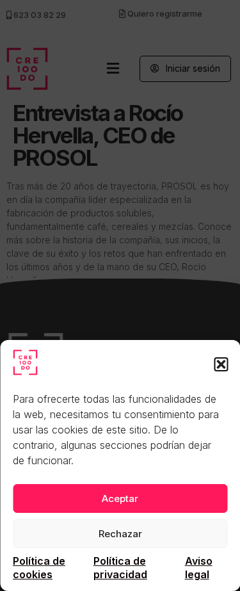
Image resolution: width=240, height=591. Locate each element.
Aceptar (120, 498)
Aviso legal (198, 568)
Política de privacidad (120, 568)
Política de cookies (39, 568)
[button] (220, 364)
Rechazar (120, 534)
